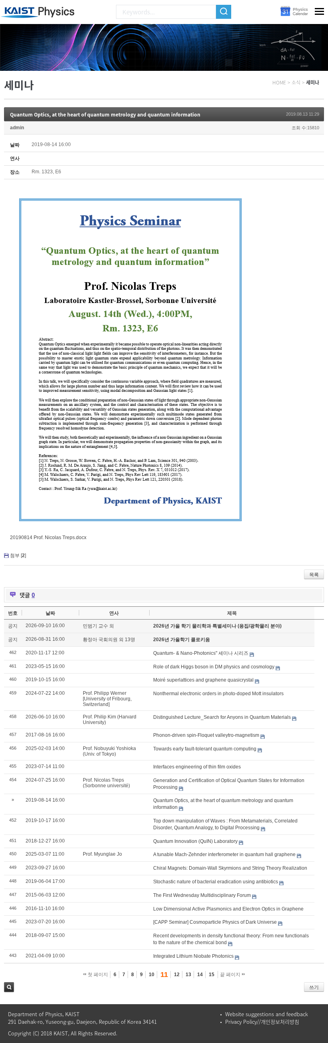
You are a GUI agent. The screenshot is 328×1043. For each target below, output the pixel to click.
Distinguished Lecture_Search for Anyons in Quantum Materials (222, 717)
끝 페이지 (231, 974)
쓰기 (314, 987)
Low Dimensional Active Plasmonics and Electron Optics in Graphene (228, 909)
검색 (9, 987)
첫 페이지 (97, 974)
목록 (314, 575)
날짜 (50, 613)
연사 (114, 613)
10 (151, 974)
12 (177, 974)
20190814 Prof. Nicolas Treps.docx (48, 537)
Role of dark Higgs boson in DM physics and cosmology (213, 667)
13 (188, 974)
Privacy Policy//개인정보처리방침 (262, 1021)
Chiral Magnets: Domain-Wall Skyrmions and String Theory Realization (230, 868)
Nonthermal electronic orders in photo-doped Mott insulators (218, 693)
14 (200, 974)
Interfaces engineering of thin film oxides (197, 767)
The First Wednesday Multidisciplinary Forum (202, 895)
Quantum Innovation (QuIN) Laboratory (195, 841)
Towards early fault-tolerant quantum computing (204, 749)
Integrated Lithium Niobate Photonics (193, 956)
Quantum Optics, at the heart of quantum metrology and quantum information (105, 114)
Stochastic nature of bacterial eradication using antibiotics (215, 882)
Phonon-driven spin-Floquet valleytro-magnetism (206, 735)
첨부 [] (18, 555)
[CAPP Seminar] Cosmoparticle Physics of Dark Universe (215, 922)
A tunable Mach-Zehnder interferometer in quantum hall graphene (224, 854)
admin (17, 127)
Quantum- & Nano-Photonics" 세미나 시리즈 (200, 653)
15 (211, 974)
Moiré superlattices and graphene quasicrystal (203, 680)
